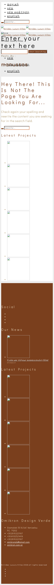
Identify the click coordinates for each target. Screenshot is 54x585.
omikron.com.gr (15, 544)
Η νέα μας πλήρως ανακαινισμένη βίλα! (28, 360)
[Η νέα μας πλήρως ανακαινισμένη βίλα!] (18, 357)
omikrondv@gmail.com (18, 542)
